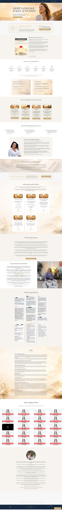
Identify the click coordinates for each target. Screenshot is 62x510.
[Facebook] (47, 506)
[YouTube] (50, 506)
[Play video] (8, 412)
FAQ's (29, 189)
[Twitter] (48, 506)
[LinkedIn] (51, 506)
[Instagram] (49, 506)
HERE (39, 169)
